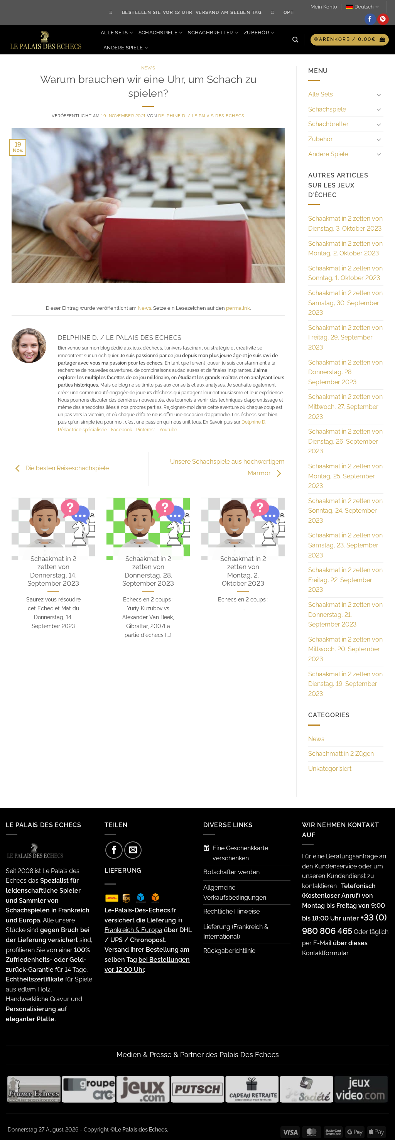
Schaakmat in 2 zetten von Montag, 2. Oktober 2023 (243, 571)
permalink (238, 308)
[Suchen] (295, 39)
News (148, 68)
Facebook (121, 429)
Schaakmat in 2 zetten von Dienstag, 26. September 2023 (345, 441)
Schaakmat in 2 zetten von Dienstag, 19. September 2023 (345, 684)
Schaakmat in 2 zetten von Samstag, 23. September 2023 (345, 545)
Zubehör (256, 32)
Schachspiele (157, 32)
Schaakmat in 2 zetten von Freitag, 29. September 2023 (345, 337)
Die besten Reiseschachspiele (66, 468)
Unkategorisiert (329, 768)
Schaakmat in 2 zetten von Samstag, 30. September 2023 (345, 302)
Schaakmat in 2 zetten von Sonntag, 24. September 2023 (345, 510)
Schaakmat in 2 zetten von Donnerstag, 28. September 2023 (148, 571)
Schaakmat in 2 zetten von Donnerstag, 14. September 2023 (53, 571)
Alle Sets (114, 32)
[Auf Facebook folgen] (370, 19)
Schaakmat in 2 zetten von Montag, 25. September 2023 (345, 476)
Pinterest (145, 429)
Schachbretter (210, 32)
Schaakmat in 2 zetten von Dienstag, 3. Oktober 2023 (345, 223)
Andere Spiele (123, 48)
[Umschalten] (378, 94)
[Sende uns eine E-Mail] (133, 850)
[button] (350, 40)
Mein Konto (324, 7)
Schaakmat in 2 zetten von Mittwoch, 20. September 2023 (345, 649)
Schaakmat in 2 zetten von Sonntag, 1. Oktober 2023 (345, 273)
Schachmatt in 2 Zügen (341, 753)
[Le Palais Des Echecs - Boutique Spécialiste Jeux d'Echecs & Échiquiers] (47, 40)
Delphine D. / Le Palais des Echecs (201, 115)
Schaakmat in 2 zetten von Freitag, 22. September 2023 (345, 579)
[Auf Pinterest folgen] (383, 19)
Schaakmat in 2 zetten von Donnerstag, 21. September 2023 (345, 614)
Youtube (168, 429)
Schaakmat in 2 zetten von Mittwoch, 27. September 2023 (345, 406)
